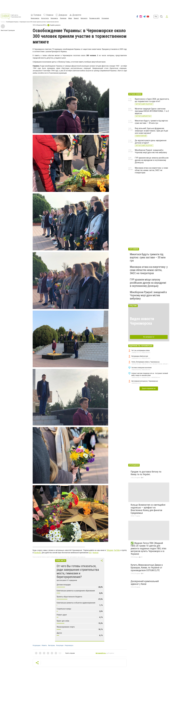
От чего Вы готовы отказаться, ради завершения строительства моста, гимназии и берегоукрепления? (78, 571)
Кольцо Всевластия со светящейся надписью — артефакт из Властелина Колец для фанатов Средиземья (148, 508)
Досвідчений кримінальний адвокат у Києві (145, 582)
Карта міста (84, 18)
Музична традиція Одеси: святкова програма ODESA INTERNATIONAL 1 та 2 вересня (152, 111)
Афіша (70, 18)
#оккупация (59, 645)
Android (95, 553)
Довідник (62, 15)
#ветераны (51, 645)
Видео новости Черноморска (142, 321)
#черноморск (69, 645)
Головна (37, 15)
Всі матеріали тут (148, 337)
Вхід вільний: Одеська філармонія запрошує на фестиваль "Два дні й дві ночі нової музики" (151, 130)
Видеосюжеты (35, 18)
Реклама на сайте (94, 18)
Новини (49, 15)
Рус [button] (156, 16)
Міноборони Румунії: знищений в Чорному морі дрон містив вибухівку (151, 151)
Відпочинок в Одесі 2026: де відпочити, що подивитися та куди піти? (152, 100)
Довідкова (63, 18)
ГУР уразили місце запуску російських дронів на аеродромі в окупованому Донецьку (152, 160)
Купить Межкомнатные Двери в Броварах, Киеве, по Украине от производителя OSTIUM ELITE (147, 568)
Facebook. (37, 553)
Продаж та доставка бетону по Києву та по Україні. (146, 473)
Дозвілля (76, 15)
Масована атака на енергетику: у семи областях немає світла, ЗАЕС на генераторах (151, 170)
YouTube (117, 550)
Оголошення (105, 18)
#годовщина (36, 645)
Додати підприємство (149, 388)
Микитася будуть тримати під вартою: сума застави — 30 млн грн (151, 121)
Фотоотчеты (45, 18)
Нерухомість (54, 18)
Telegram (110, 550)
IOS (90, 553)
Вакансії (76, 18)
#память (44, 645)
